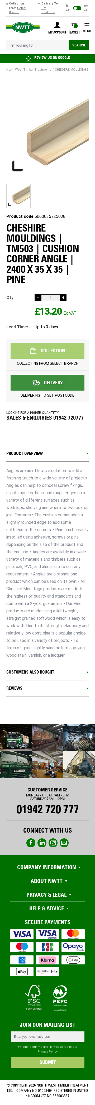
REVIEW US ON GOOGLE (52, 57)
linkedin (41, 842)
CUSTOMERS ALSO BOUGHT (30, 672)
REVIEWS (14, 688)
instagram (53, 842)
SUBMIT (48, 1062)
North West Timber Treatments (28, 69)
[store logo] (23, 27)
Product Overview (24, 453)
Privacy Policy (48, 1051)
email (64, 842)
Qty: (10, 297)
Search (78, 45)
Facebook (30, 842)
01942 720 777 (47, 809)
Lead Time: (17, 326)
